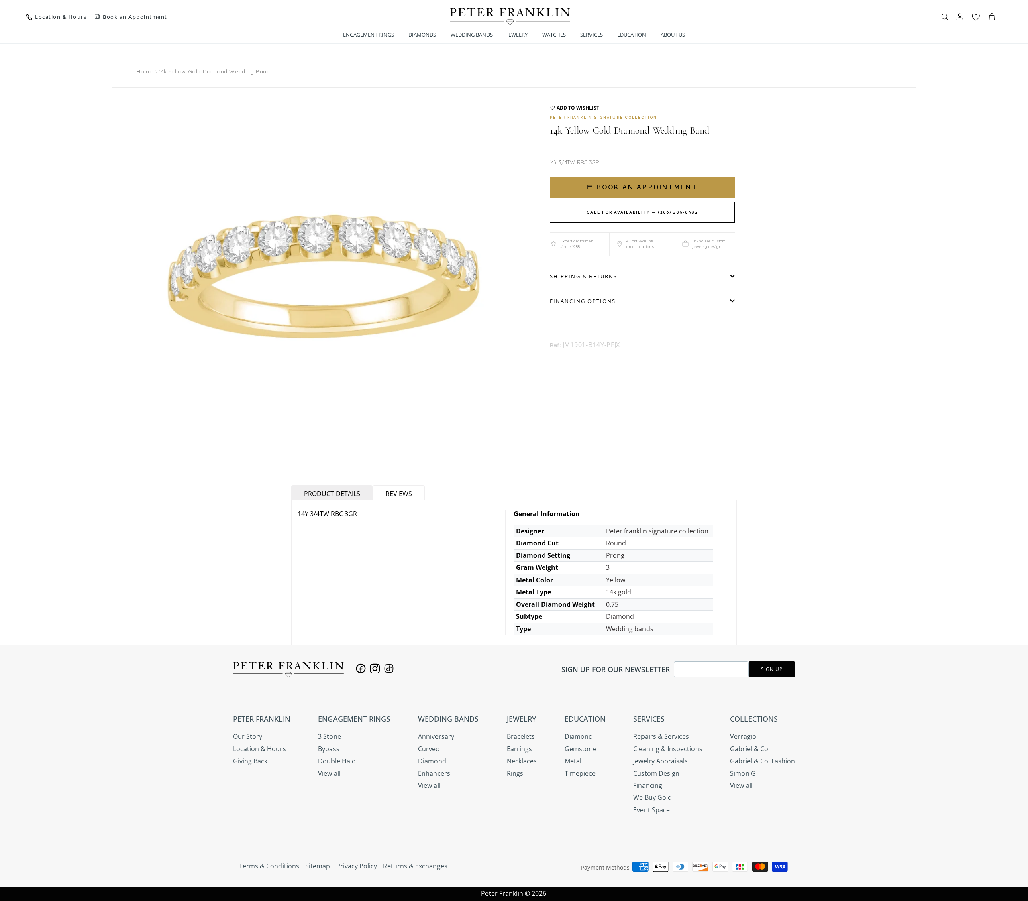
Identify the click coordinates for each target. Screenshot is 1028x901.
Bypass (328, 748)
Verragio (743, 736)
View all (329, 773)
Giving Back (250, 761)
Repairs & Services (661, 736)
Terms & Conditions (269, 866)
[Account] (960, 17)
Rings (515, 773)
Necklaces (522, 761)
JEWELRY (517, 34)
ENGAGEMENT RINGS (368, 34)
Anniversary (436, 736)
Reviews (399, 493)
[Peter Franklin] (510, 16)
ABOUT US (673, 34)
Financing (647, 785)
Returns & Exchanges (415, 866)
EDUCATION (631, 34)
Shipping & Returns (583, 276)
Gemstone (580, 748)
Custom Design (656, 773)
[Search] (945, 17)
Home (145, 72)
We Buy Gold (652, 797)
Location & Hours (259, 748)
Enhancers (434, 773)
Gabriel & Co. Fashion (762, 761)
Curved (429, 748)
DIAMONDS (422, 34)
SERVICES (591, 34)
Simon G (743, 773)
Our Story (247, 736)
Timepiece (580, 773)
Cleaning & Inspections (667, 748)
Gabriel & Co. (750, 748)
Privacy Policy (356, 866)
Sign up (772, 669)
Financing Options (583, 301)
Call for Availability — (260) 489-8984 (642, 212)
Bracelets (521, 736)
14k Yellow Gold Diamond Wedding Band (214, 71)
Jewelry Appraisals (660, 761)
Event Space (651, 809)
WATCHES (554, 34)
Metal (573, 761)
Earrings (519, 748)
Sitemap (317, 866)
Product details (332, 493)
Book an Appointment (646, 187)
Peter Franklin (502, 893)
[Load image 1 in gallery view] (325, 276)
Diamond (432, 761)
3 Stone (329, 736)
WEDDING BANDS (472, 34)
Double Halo (337, 761)
